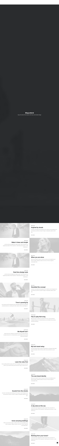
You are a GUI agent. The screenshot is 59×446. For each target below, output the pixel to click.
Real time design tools (20, 272)
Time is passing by (22, 302)
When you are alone (37, 257)
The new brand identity (38, 376)
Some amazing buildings (20, 421)
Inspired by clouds (37, 227)
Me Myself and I (22, 331)
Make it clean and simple (20, 242)
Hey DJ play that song (38, 317)
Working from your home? (39, 436)
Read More (33, 264)
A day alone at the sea (38, 406)
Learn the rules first (21, 362)
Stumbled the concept (38, 287)
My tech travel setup (37, 346)
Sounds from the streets (20, 391)
